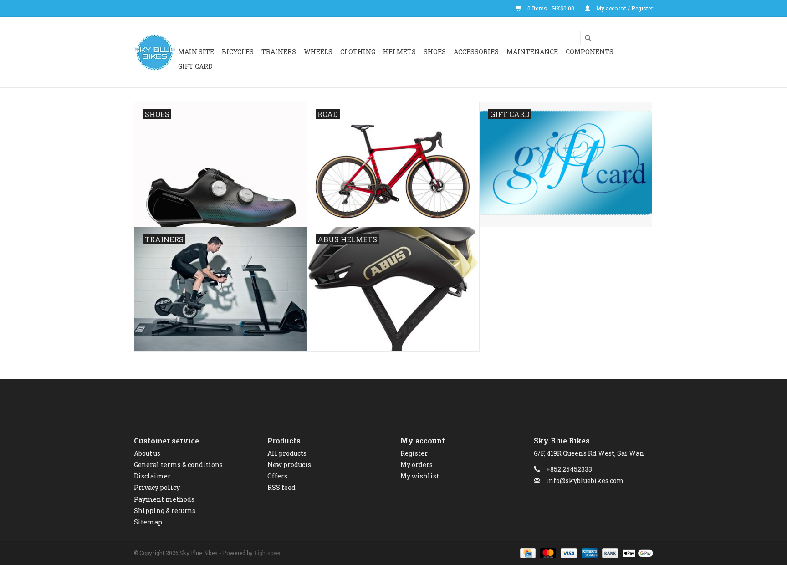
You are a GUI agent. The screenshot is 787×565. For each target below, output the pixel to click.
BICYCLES (238, 51)
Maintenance (532, 51)
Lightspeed (268, 552)
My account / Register (624, 8)
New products (289, 464)
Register (414, 453)
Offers (277, 476)
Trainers (278, 51)
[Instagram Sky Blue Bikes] (401, 399)
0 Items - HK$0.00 (551, 8)
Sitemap (148, 522)
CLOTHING (357, 51)
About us (147, 453)
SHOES (435, 51)
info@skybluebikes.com (585, 480)
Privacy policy (157, 487)
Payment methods (164, 499)
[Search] (584, 38)
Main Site (196, 51)
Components (589, 51)
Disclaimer (152, 476)
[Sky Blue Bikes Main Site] (154, 52)
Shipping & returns (164, 510)
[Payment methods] (527, 552)
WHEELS (318, 51)
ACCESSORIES (476, 51)
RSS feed (281, 487)
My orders (416, 464)
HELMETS (399, 51)
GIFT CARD (195, 66)
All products (287, 453)
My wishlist (419, 476)
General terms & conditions (178, 464)
